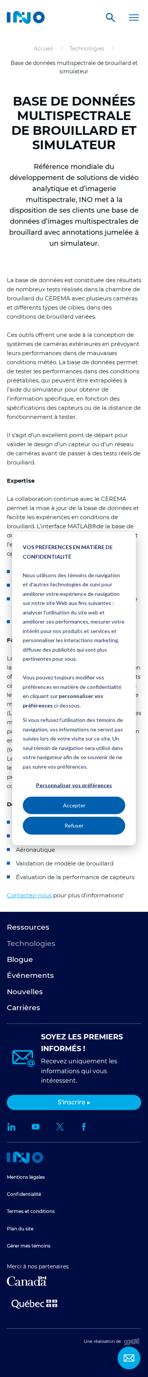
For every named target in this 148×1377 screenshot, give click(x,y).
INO (26, 17)
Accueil (25, 1157)
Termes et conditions (31, 1211)
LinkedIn (11, 1126)
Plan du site (20, 1229)
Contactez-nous (29, 895)
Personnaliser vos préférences (74, 785)
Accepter (74, 805)
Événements (30, 975)
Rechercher (110, 17)
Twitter (60, 1127)
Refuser (74, 825)
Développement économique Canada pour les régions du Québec (27, 1281)
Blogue (20, 959)
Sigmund (131, 1341)
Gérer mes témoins (28, 1246)
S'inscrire (71, 1102)
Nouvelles (25, 991)
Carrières (23, 1007)
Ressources (28, 927)
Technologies (31, 943)
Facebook (84, 1126)
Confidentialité (24, 1194)
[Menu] (133, 17)
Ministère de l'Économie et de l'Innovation (34, 1303)
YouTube (35, 1126)
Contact (129, 1358)
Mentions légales (26, 1177)
